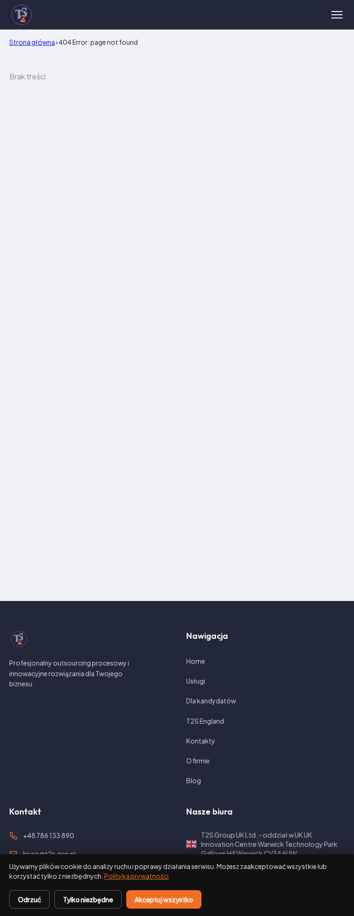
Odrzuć (29, 899)
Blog (193, 780)
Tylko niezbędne (88, 899)
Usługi (195, 681)
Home (195, 661)
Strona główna (32, 42)
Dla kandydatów (211, 700)
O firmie (198, 760)
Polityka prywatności (136, 876)
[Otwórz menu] (337, 15)
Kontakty (200, 741)
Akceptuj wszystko (164, 899)
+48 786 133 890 (48, 835)
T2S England (205, 721)
